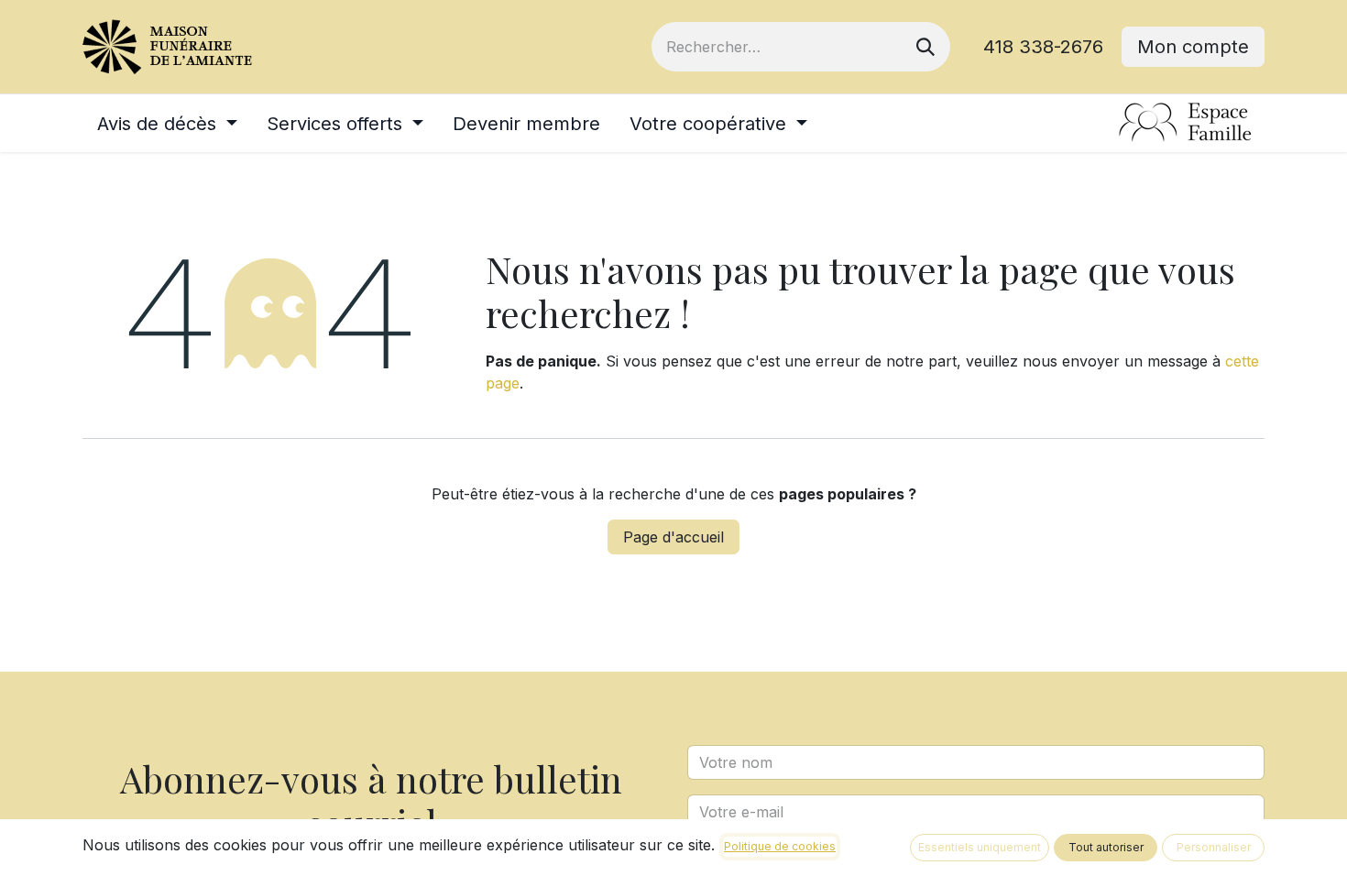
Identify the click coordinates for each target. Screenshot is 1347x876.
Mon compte (1193, 47)
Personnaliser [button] (1214, 847)
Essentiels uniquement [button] (979, 847)
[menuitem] (167, 124)
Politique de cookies (780, 846)
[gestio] (1186, 123)
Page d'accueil (673, 537)
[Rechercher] (925, 46)
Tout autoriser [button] (1106, 847)
